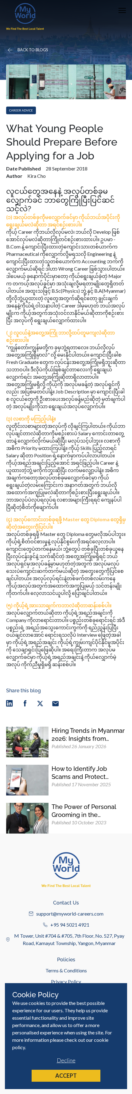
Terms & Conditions (66, 970)
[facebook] (24, 703)
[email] (55, 703)
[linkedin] (9, 703)
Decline (66, 1060)
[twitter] (40, 703)
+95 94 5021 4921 (69, 925)
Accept (66, 1075)
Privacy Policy (66, 981)
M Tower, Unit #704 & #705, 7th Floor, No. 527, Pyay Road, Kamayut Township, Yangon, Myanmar (69, 939)
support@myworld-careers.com (69, 913)
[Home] (25, 16)
